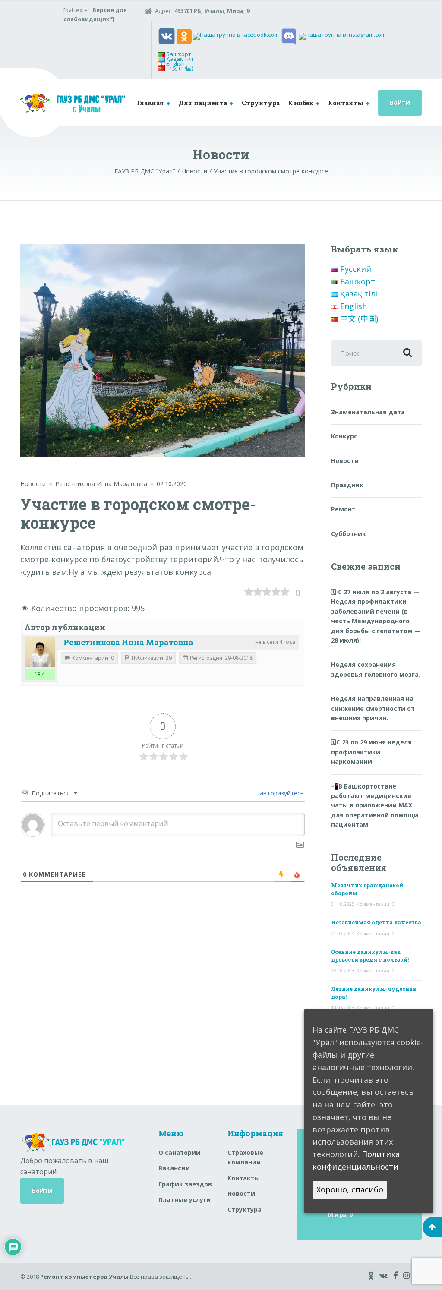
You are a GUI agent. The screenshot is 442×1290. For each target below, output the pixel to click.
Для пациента (203, 103)
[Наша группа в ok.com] (184, 36)
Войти (400, 102)
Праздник (347, 485)
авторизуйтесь (281, 793)
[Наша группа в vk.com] (166, 36)
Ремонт (343, 509)
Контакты (345, 103)
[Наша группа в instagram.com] (342, 36)
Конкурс (344, 436)
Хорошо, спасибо (349, 1189)
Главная (150, 103)
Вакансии (174, 1168)
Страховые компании (245, 1157)
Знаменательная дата (368, 412)
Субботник (348, 534)
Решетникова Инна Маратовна (128, 642)
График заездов (185, 1184)
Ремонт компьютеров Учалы (84, 1277)
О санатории (179, 1152)
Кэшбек (300, 103)
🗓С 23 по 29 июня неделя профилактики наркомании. (371, 752)
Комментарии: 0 (376, 904)
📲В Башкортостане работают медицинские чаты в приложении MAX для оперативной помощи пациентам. (374, 805)
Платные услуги (184, 1199)
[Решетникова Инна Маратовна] (40, 652)
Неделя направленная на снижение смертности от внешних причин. (373, 708)
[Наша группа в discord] (288, 36)
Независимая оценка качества (376, 922)
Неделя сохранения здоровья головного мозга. (375, 669)
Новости (33, 483)
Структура (261, 103)
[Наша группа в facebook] (236, 36)
